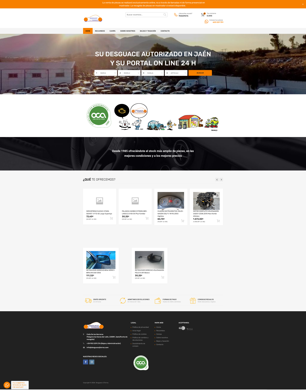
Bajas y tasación (148, 31)
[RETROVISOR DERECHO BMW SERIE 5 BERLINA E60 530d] (100, 260)
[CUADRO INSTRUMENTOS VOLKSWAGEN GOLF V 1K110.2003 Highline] (171, 201)
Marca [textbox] (103, 73)
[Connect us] (85, 362)
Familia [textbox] (150, 73)
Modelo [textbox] (127, 73)
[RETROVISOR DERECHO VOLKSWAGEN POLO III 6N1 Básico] (149, 260)
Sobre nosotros (127, 31)
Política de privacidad (140, 327)
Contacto (165, 31)
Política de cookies (139, 334)
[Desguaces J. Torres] (93, 18)
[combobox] (105, 73)
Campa (112, 31)
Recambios (100, 31)
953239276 (183, 16)
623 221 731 (218, 22)
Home (87, 31)
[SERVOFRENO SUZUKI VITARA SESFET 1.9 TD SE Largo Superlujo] (99, 201)
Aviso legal (136, 331)
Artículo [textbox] (174, 73)
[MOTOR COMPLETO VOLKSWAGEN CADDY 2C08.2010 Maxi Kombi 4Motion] (206, 201)
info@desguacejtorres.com (98, 347)
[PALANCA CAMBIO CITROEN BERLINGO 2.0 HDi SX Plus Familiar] (135, 201)
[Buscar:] (146, 15)
